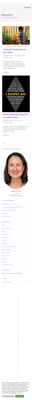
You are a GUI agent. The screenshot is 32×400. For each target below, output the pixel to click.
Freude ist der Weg (6, 216)
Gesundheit (4, 234)
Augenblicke (5, 213)
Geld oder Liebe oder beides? (9, 210)
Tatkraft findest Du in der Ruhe (9, 204)
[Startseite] (2, 17)
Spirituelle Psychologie (7, 265)
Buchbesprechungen (7, 228)
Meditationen (5, 243)
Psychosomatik (5, 252)
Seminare (4, 261)
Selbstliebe (4, 258)
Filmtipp (3, 231)
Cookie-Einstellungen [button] (8, 396)
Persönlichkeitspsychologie (8, 246)
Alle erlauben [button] (19, 396)
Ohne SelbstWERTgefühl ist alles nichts (15, 116)
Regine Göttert (9, 55)
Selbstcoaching (5, 255)
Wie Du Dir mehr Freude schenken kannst (12, 207)
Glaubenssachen (6, 237)
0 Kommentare (9, 57)
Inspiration (4, 240)
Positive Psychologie (6, 249)
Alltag (3, 225)
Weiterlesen (6, 72)
